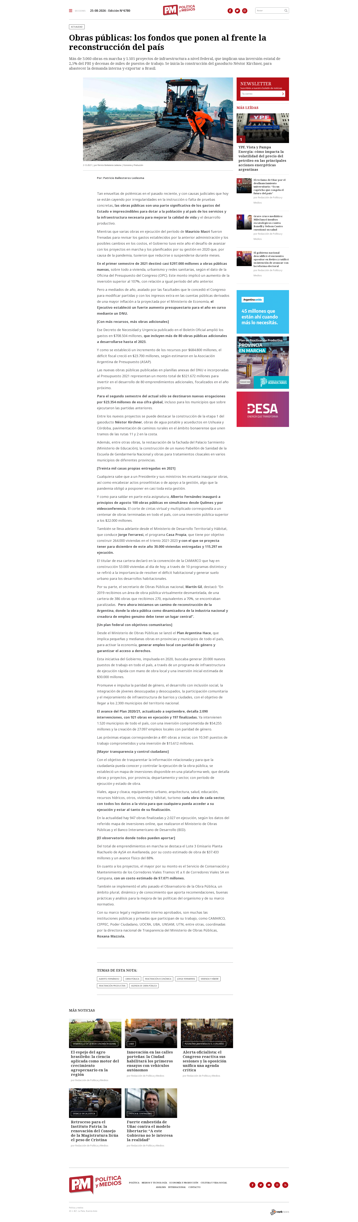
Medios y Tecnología (154, 1182)
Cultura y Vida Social (214, 1182)
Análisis (161, 1187)
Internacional (177, 1187)
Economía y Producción (183, 1182)
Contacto (194, 1187)
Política (134, 1182)
